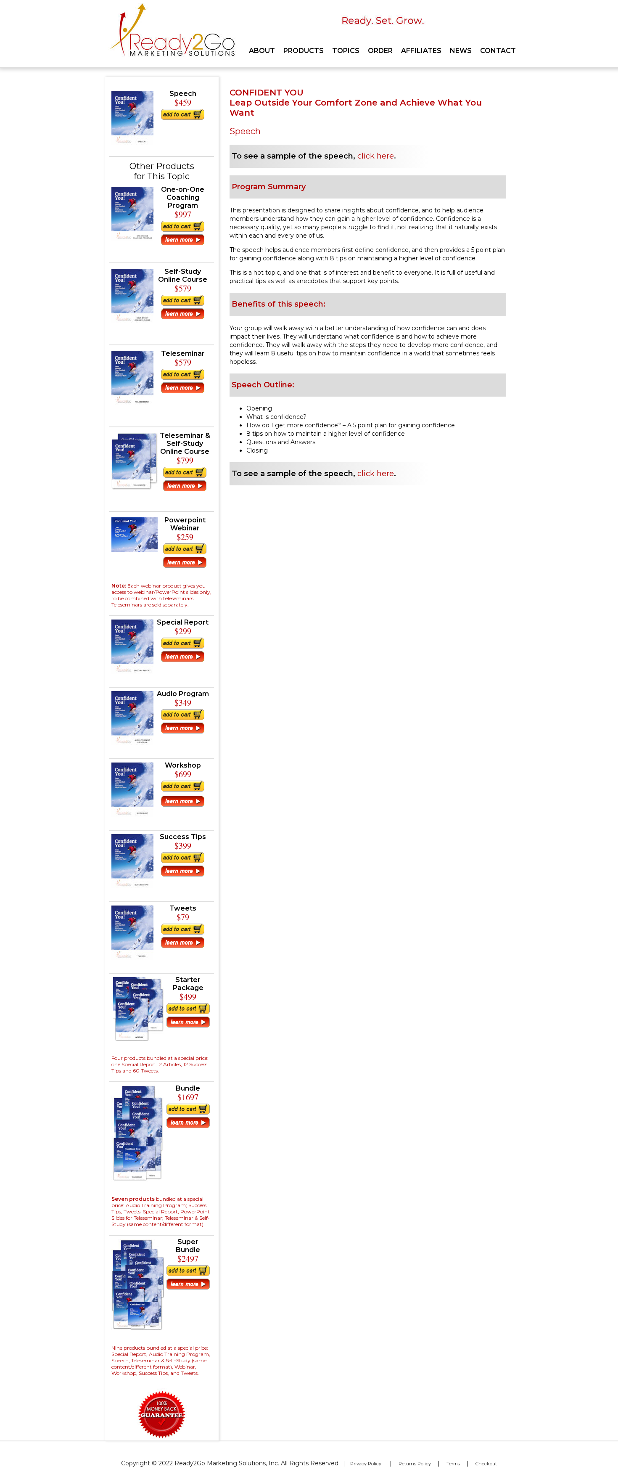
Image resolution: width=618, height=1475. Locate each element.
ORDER (380, 51)
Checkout (486, 1464)
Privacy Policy (365, 1464)
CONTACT (498, 51)
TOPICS (345, 51)
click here (375, 156)
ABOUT (262, 51)
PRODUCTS (303, 51)
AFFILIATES (421, 51)
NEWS (461, 51)
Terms (453, 1464)
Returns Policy (415, 1464)
